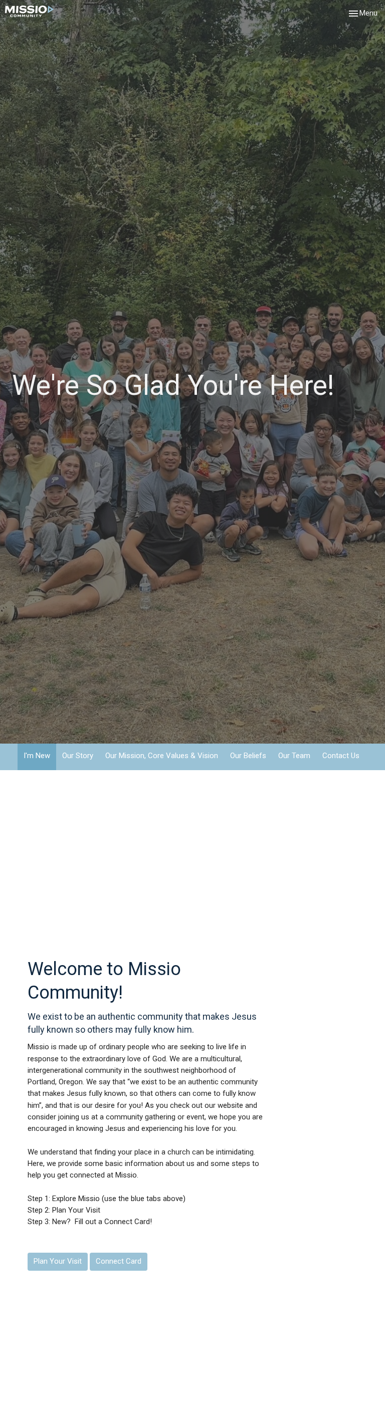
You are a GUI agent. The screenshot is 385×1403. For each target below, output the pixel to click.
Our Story (77, 755)
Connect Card (118, 1261)
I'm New (37, 755)
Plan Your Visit (58, 1261)
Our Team (294, 755)
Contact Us (340, 755)
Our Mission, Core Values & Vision (161, 755)
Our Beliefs (248, 755)
